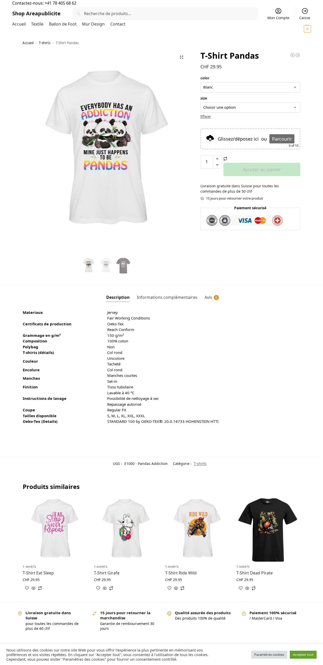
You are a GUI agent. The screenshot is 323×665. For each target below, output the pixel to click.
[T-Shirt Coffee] (292, 55)
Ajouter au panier (262, 169)
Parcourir (282, 139)
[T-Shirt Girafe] (297, 55)
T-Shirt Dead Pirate (254, 573)
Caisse (304, 17)
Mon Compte (278, 17)
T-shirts (44, 43)
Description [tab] (118, 297)
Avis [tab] (211, 297)
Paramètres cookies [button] (269, 654)
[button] (298, 28)
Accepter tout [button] (303, 654)
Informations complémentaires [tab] (167, 297)
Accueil (27, 43)
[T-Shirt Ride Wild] (197, 530)
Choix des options (54, 596)
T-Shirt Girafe (106, 573)
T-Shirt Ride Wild (181, 573)
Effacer (205, 116)
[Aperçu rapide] (33, 588)
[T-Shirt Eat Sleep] (54, 530)
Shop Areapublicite (36, 13)
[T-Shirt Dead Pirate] (268, 530)
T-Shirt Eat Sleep (38, 573)
